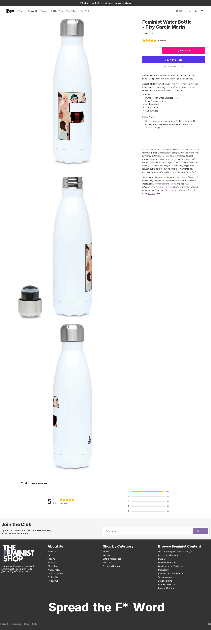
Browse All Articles (166, 588)
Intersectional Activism (168, 555)
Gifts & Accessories (112, 558)
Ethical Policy (54, 566)
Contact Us (53, 577)
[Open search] (190, 11)
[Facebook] (209, 624)
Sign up (200, 531)
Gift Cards (107, 562)
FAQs (50, 555)
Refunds (51, 562)
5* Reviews (53, 580)
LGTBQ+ (162, 558)
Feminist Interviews (167, 562)
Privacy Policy (54, 569)
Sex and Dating (165, 580)
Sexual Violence (165, 577)
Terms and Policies (31, 624)
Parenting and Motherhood (170, 573)
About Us (52, 551)
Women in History (166, 584)
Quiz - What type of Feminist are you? (175, 551)
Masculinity (163, 569)
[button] (149, 491)
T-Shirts (106, 555)
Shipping (51, 558)
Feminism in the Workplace (170, 566)
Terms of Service (55, 573)
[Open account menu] (196, 11)
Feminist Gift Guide (111, 566)
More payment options (173, 66)
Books (106, 551)
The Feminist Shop (13, 624)
